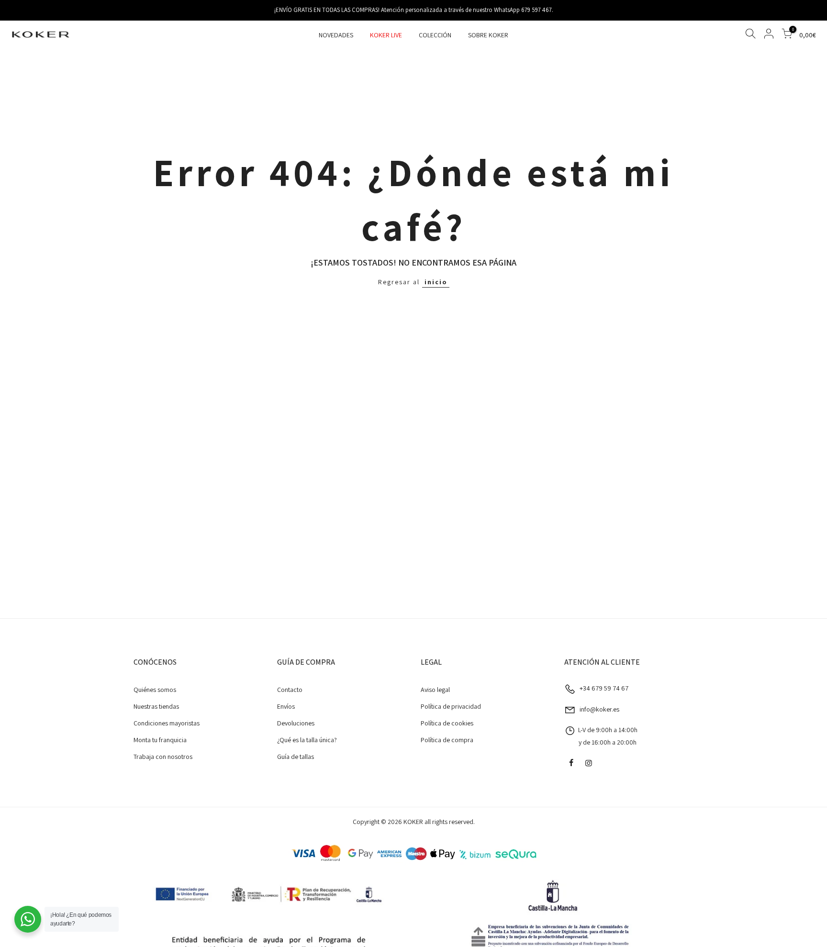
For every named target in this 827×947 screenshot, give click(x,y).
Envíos (286, 706)
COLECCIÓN (435, 35)
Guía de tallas (295, 756)
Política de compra (447, 739)
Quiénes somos (155, 689)
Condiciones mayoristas (167, 723)
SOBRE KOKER (488, 35)
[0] (787, 35)
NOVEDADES (336, 35)
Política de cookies (447, 723)
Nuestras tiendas (156, 706)
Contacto (289, 689)
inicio (436, 282)
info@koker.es (599, 709)
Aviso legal (435, 689)
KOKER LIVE (386, 35)
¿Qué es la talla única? (307, 739)
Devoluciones (295, 723)
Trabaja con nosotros (163, 756)
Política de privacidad (451, 706)
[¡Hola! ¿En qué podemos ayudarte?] (27, 919)
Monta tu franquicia (160, 739)
